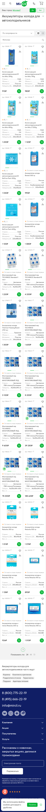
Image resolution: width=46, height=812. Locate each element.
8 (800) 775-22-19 (14, 693)
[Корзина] (41, 3)
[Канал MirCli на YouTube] (10, 713)
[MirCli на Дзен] (16, 713)
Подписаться (13, 771)
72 (34, 655)
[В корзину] (19, 91)
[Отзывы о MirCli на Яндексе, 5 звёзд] (11, 792)
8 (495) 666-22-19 (14, 699)
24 (27, 655)
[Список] (43, 33)
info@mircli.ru (11, 705)
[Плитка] (38, 33)
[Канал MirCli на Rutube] (23, 713)
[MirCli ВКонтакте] (4, 713)
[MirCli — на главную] (22, 3)
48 (31, 655)
